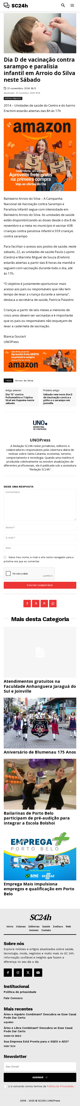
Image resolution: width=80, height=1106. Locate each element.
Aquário (8, 1022)
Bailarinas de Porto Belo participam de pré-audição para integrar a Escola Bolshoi (37, 818)
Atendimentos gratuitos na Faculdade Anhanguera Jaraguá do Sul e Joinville (40, 686)
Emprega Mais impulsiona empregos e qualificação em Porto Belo (39, 888)
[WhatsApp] (53, 603)
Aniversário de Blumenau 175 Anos (40, 752)
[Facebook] (27, 603)
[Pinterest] (44, 603)
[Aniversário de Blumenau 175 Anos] (40, 723)
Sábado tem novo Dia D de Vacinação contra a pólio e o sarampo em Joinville (57, 399)
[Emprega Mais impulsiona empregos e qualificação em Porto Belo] (40, 855)
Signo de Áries (12, 1036)
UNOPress (40, 439)
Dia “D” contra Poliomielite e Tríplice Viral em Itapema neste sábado (20, 399)
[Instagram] (18, 973)
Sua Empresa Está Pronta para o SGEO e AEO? (36, 1041)
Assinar (37, 1077)
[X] (35, 603)
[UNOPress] (40, 425)
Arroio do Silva (24, 380)
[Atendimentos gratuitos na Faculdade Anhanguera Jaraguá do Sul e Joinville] (40, 652)
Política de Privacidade (60, 1086)
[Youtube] (38, 973)
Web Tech (9, 1046)
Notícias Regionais (13, 98)
